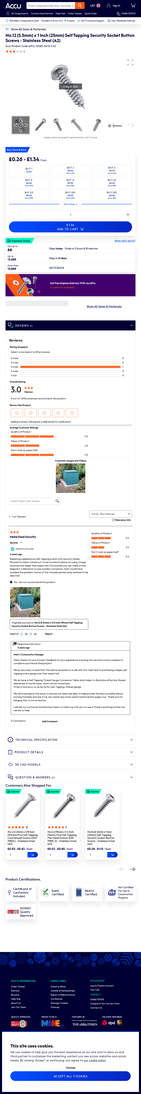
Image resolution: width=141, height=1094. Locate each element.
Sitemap (55, 1007)
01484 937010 (128, 13)
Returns (15, 994)
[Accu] (13, 5)
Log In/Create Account (102, 985)
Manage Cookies (59, 1003)
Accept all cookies (71, 1076)
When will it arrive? (124, 240)
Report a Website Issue (63, 994)
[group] (70, 86)
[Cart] (133, 5)
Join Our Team (18, 1007)
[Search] (80, 5)
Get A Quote (56, 267)
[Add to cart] (33, 854)
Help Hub (15, 999)
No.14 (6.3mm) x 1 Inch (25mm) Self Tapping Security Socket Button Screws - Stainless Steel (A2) (101, 837)
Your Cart (95, 989)
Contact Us (96, 1007)
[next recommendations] (132, 869)
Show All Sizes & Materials (28, 29)
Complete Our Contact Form (105, 1003)
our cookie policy (95, 1060)
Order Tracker (18, 986)
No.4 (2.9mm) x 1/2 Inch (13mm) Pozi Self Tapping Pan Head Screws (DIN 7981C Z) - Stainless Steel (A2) (62, 837)
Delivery (15, 990)
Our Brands (56, 999)
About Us (16, 1003)
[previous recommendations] (121, 869)
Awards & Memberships (63, 990)
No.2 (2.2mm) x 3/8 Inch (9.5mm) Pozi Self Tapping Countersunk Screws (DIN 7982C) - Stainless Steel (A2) (23, 837)
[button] (130, 62)
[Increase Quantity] (13, 214)
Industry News (58, 986)
